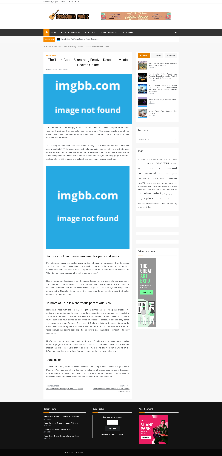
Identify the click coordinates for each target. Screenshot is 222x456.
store (163, 203)
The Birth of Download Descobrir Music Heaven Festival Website (111, 390)
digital (174, 164)
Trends (140, 207)
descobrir (162, 163)
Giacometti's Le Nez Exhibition (157, 179)
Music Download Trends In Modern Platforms (61, 423)
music (155, 186)
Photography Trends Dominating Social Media (61, 416)
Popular (144, 56)
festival (142, 178)
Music (54, 32)
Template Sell (82, 452)
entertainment (147, 173)
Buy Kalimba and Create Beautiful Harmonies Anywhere (163, 64)
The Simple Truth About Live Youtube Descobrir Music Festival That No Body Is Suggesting (163, 76)
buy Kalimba (173, 159)
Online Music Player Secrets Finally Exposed (163, 100)
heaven (172, 178)
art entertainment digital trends (157, 159)
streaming (172, 203)
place (149, 198)
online (147, 193)
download (171, 168)
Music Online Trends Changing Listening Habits (61, 436)
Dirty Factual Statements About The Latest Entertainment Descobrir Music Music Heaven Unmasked (163, 88)
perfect (156, 193)
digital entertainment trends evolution (150, 169)
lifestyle (141, 183)
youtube (146, 207)
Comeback (140, 164)
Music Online (91, 32)
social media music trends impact (163, 199)
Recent (158, 56)
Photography (128, 32)
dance (149, 163)
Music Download (109, 32)
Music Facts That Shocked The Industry (163, 112)
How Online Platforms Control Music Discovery (80, 39)
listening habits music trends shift (157, 183)
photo (163, 194)
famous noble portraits (168, 173)
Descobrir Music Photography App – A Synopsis (64, 389)
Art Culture (141, 159)
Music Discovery (162, 186)
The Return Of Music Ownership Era (57, 429)
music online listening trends (156, 189)
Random (172, 56)
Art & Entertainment (70, 32)
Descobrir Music (117, 434)
